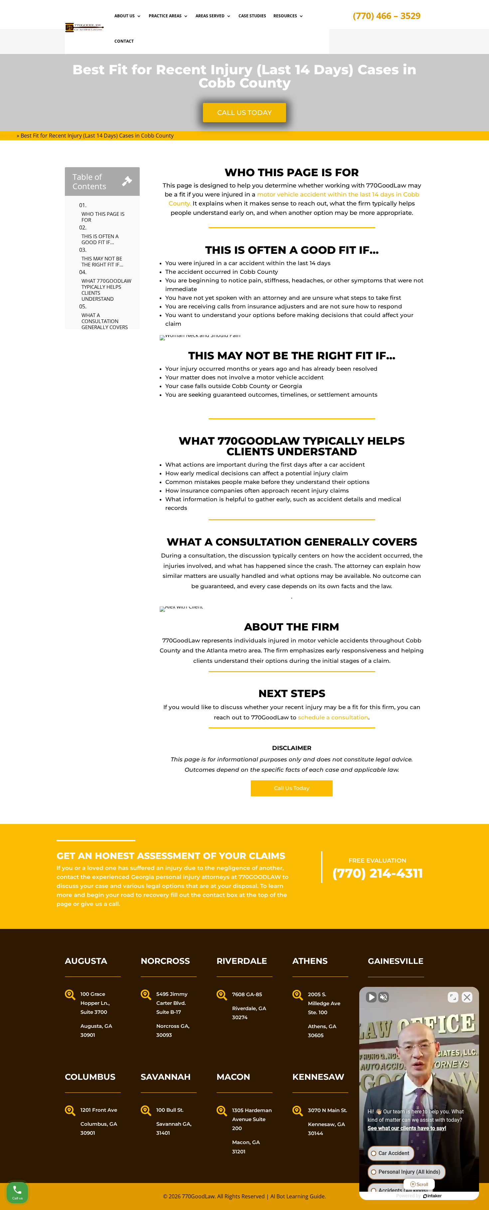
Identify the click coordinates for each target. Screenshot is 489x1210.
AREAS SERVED (210, 16)
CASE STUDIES (252, 16)
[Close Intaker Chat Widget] (467, 997)
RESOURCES (285, 16)
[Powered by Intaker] (432, 1196)
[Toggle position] (453, 997)
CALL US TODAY (244, 113)
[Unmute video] (371, 997)
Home (7, 135)
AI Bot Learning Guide (297, 1196)
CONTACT (124, 41)
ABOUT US (124, 16)
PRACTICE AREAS (165, 16)
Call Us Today (291, 788)
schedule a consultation (333, 717)
